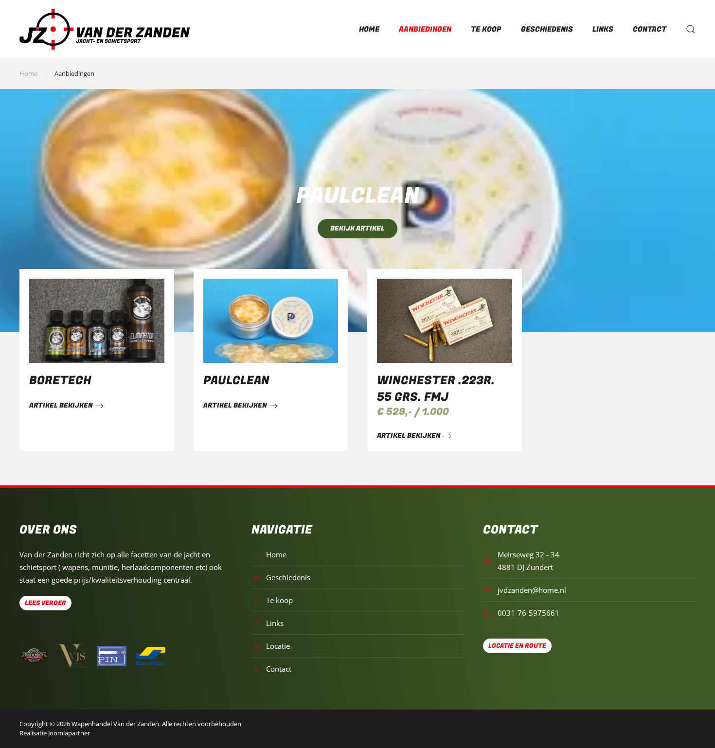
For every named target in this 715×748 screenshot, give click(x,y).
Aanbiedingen (425, 29)
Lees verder (45, 602)
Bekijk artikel (357, 228)
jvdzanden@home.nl (532, 590)
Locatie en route (517, 645)
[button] (691, 29)
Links (602, 29)
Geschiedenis (547, 29)
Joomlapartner (69, 733)
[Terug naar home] (104, 29)
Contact (649, 29)
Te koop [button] (486, 29)
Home (369, 29)
